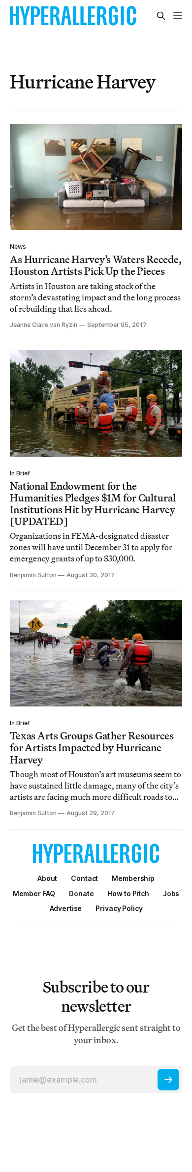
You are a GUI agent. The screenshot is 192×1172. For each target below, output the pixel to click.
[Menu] (178, 16)
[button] (133, 878)
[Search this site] (161, 16)
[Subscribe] (168, 1079)
